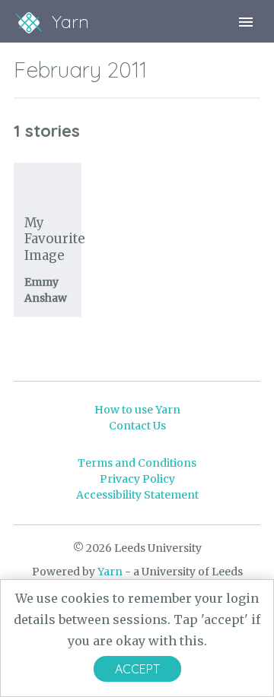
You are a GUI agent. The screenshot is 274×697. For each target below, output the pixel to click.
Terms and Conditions (137, 463)
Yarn (110, 571)
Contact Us (137, 425)
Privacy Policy (137, 479)
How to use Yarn (137, 410)
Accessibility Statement (137, 495)
